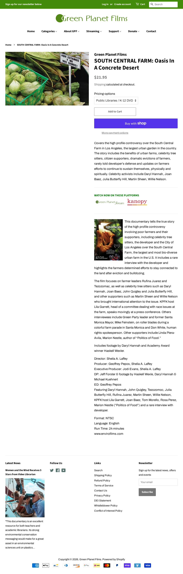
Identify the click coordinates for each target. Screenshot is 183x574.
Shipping (100, 84)
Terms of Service (103, 485)
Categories (48, 31)
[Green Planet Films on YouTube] (63, 471)
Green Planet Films (90, 559)
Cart (142, 4)
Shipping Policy (103, 475)
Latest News (12, 463)
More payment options (115, 132)
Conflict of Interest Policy (108, 510)
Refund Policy (102, 480)
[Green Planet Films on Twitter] (52, 471)
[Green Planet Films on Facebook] (58, 471)
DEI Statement (102, 500)
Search (98, 470)
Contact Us (100, 490)
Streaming (93, 31)
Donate (133, 31)
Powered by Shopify (113, 559)
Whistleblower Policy (105, 505)
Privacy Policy (102, 495)
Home (31, 31)
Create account (122, 4)
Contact (151, 31)
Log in (105, 4)
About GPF (71, 31)
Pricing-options (104, 93)
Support (114, 31)
